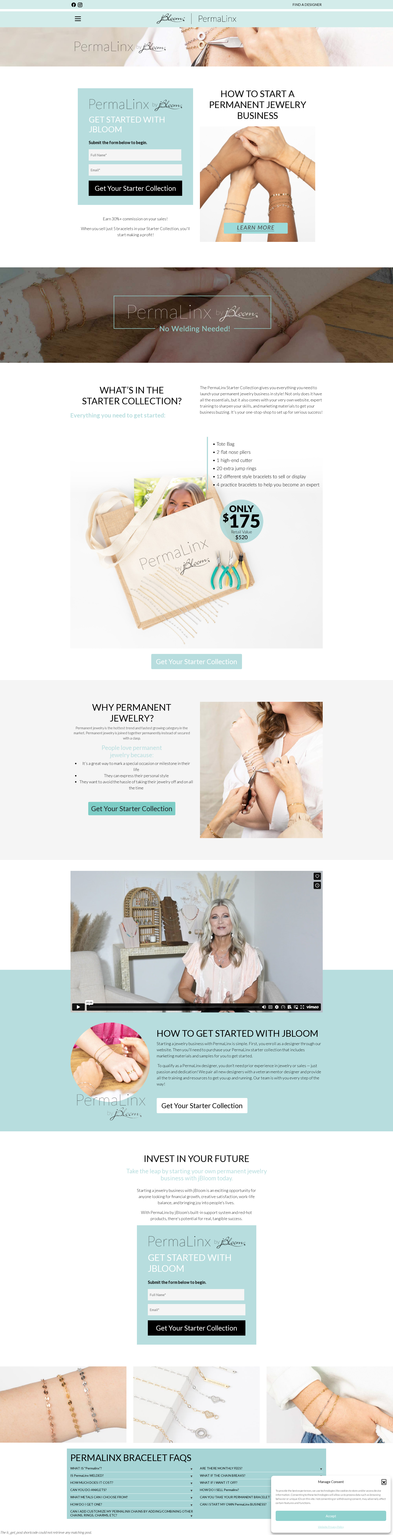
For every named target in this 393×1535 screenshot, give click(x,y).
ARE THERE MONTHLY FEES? (221, 1468)
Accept (331, 1516)
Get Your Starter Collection (135, 188)
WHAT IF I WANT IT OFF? (218, 1482)
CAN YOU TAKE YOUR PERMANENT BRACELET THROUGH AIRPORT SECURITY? (260, 1497)
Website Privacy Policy (331, 1526)
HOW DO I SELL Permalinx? (219, 1490)
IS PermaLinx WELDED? (87, 1475)
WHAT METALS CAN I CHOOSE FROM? (99, 1497)
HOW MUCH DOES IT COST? (91, 1482)
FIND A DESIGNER (307, 4)
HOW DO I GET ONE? (86, 1504)
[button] (384, 1481)
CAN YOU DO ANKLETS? (88, 1490)
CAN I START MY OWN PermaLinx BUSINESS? (233, 1504)
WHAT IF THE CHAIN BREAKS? (222, 1475)
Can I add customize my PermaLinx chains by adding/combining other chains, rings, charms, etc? (131, 1513)
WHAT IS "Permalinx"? (86, 1468)
